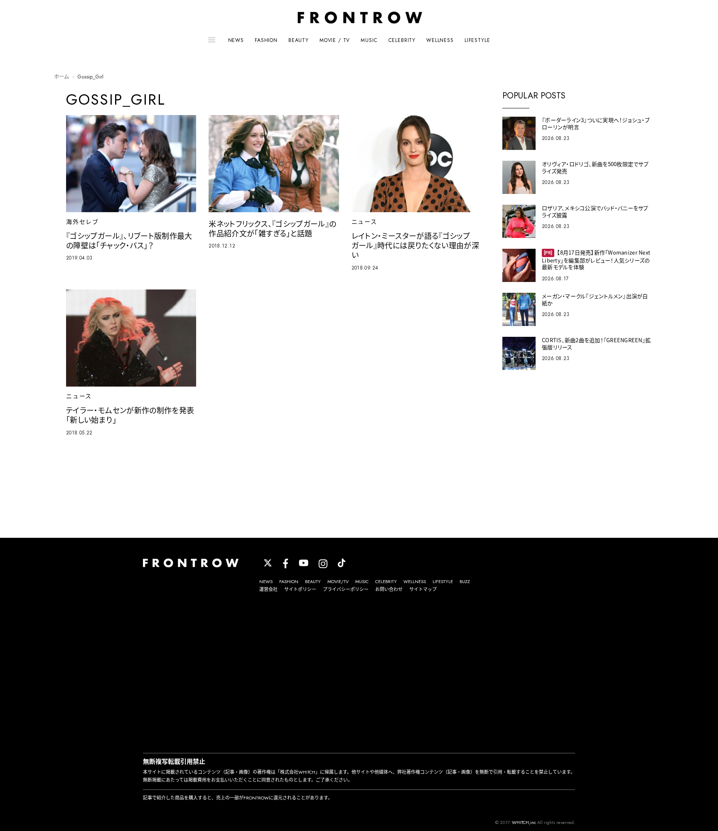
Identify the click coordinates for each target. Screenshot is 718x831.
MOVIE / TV (335, 40)
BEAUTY (298, 40)
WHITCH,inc (524, 822)
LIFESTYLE (477, 40)
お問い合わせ (389, 589)
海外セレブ (82, 222)
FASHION (266, 40)
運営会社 (268, 589)
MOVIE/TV (338, 581)
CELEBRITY (402, 40)
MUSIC (369, 40)
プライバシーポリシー (346, 589)
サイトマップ (423, 589)
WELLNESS (440, 40)
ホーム (61, 77)
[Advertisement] (359, 674)
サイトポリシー (300, 589)
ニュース (364, 222)
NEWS (236, 40)
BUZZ (465, 581)
